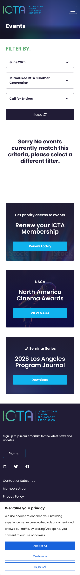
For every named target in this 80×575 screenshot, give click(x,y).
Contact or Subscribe (19, 480)
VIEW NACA (40, 313)
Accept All (40, 546)
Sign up (14, 453)
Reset (38, 114)
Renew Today (40, 246)
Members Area (14, 488)
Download (40, 379)
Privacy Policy (13, 496)
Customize (40, 556)
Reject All (40, 567)
